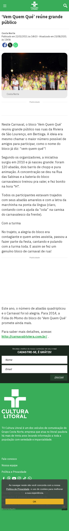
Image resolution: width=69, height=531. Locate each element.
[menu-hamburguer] (5, 5)
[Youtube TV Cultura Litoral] (14, 478)
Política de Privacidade (17, 489)
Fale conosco (9, 458)
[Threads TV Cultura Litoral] (9, 478)
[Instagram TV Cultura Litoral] (19, 478)
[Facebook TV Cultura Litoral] (4, 478)
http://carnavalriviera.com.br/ (24, 336)
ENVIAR (58, 377)
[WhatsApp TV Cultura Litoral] (30, 478)
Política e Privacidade (14, 471)
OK (34, 501)
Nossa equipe (9, 465)
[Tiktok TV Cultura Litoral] (24, 478)
